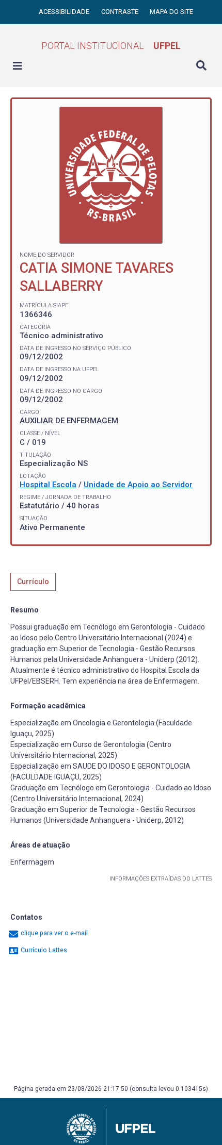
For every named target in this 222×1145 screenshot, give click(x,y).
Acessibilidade (65, 11)
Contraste (120, 11)
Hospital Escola (48, 484)
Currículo (33, 581)
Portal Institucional (111, 45)
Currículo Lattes (43, 950)
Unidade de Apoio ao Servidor (138, 484)
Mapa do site (171, 11)
